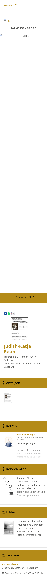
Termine (12, 555)
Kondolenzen (16, 469)
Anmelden (8, 6)
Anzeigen (13, 383)
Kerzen (11, 426)
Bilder (10, 512)
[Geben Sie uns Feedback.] (16, 6)
